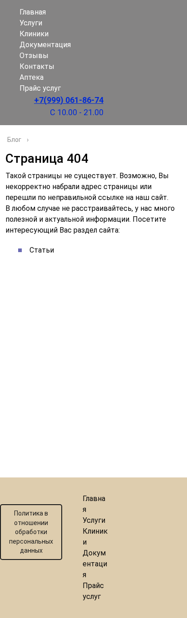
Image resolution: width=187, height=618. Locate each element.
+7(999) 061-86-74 (68, 100)
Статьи (42, 250)
